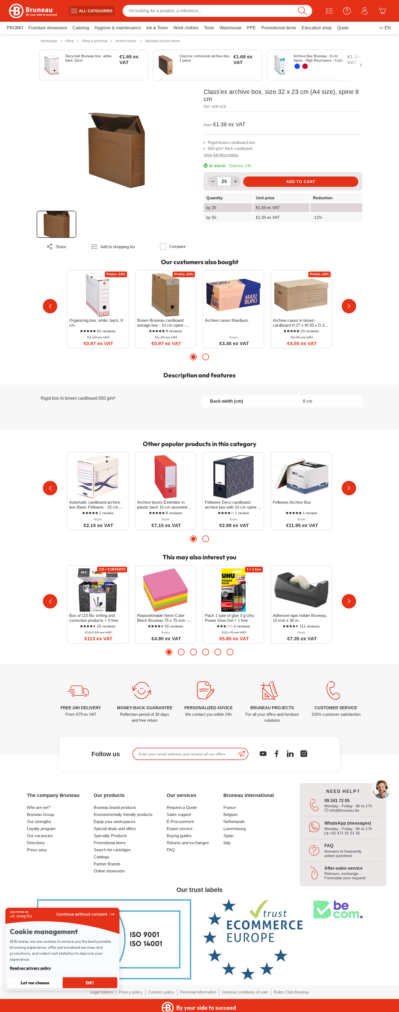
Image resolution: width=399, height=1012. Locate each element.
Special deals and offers (115, 828)
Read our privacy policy (30, 968)
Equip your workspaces (114, 821)
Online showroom (109, 871)
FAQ (171, 849)
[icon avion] (241, 754)
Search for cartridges (112, 849)
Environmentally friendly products (123, 814)
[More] (235, 181)
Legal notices (101, 992)
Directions (36, 842)
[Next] (349, 306)
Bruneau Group (40, 814)
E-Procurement (180, 821)
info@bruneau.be (343, 810)
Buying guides (179, 835)
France (229, 807)
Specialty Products (110, 835)
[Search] (302, 10)
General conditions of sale (245, 992)
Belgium (230, 814)
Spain (228, 835)
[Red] (305, 66)
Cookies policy (161, 992)
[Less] (213, 181)
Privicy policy (130, 992)
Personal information (198, 992)
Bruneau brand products (115, 807)
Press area (36, 849)
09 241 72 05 (337, 800)
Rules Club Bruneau (291, 992)
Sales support (179, 814)
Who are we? (38, 807)
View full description (221, 155)
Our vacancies (40, 835)
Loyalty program (41, 828)
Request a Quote (182, 807)
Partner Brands (107, 864)
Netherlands (234, 821)
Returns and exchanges (188, 842)
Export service (179, 828)
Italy (227, 842)
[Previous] (50, 306)
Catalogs (101, 857)
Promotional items (110, 842)
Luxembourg (234, 828)
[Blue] (297, 66)
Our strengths (39, 821)
